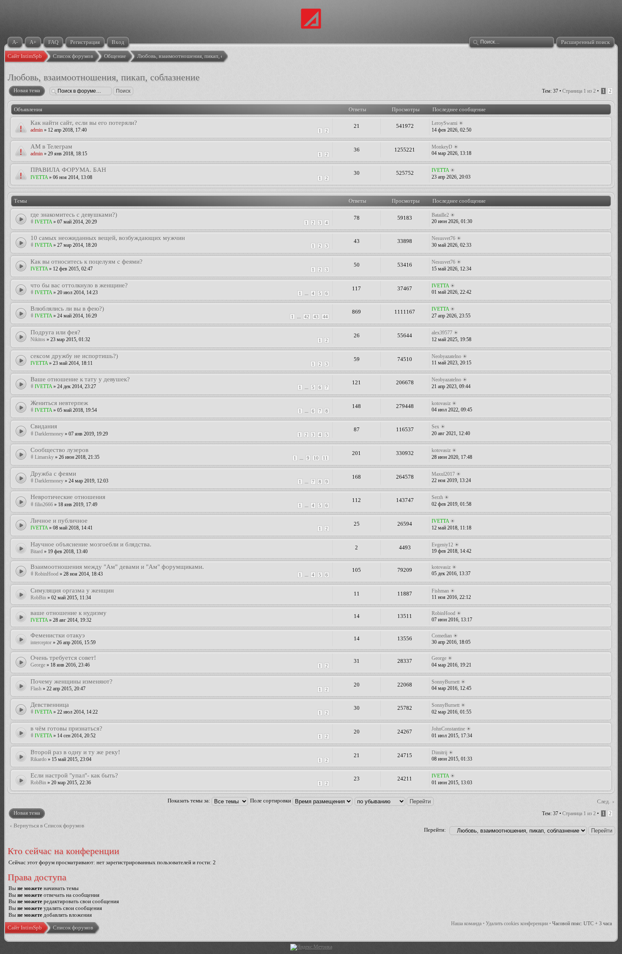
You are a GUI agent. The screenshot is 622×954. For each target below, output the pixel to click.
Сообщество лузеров (59, 449)
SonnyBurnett (446, 682)
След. (603, 801)
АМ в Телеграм (51, 146)
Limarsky (44, 457)
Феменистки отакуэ (57, 635)
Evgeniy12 (442, 545)
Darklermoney (49, 434)
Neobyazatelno (446, 356)
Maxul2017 (443, 474)
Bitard (36, 551)
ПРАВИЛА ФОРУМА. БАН (68, 169)
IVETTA (39, 177)
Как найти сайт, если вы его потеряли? (83, 122)
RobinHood (46, 574)
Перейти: (435, 830)
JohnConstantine (448, 729)
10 (316, 457)
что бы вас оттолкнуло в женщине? (79, 285)
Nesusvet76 (443, 238)
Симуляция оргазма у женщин (72, 590)
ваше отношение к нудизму (68, 612)
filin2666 (44, 504)
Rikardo (38, 759)
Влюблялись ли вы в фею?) (67, 308)
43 (316, 316)
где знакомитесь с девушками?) (73, 214)
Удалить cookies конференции (517, 923)
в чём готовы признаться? (66, 728)
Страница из (579, 91)
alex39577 (442, 333)
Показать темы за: (190, 800)
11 (325, 457)
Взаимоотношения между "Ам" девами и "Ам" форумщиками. (117, 566)
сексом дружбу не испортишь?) (74, 355)
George (37, 665)
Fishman (440, 591)
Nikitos (37, 339)
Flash (35, 689)
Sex (435, 427)
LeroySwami (444, 123)
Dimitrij (439, 752)
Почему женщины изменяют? (71, 681)
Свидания (43, 426)
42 (306, 316)
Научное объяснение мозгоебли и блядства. (90, 544)
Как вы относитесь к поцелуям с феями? (86, 261)
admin (36, 130)
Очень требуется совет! (63, 657)
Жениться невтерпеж (59, 402)
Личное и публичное (59, 520)
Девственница (49, 704)
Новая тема (27, 90)
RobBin (38, 598)
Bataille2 (440, 215)
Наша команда (466, 923)
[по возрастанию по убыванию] (395, 800)
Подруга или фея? (55, 332)
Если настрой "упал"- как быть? (74, 775)
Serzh (437, 497)
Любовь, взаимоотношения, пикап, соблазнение (104, 77)
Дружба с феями (53, 473)
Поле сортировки (271, 800)
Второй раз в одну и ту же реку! (75, 751)
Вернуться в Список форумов (49, 825)
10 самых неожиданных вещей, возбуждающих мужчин (107, 237)
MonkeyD (442, 147)
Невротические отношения (67, 496)
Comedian (442, 636)
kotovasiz (441, 403)
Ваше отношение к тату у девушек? (80, 379)
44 (325, 316)
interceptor (41, 642)
